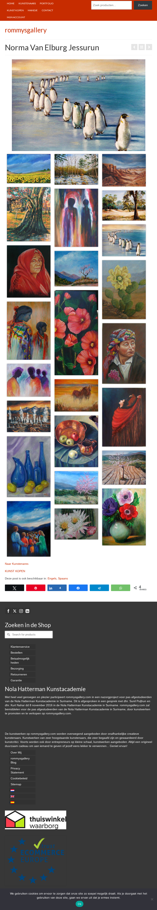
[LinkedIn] (27, 611)
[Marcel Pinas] (149, 47)
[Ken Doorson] (134, 47)
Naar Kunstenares (16, 563)
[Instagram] (21, 611)
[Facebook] (8, 611)
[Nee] (152, 899)
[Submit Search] (8, 634)
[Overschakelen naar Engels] (22, 796)
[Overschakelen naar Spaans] (22, 802)
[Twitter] (15, 611)
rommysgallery (26, 30)
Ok (79, 904)
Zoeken (143, 5)
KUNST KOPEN (15, 571)
